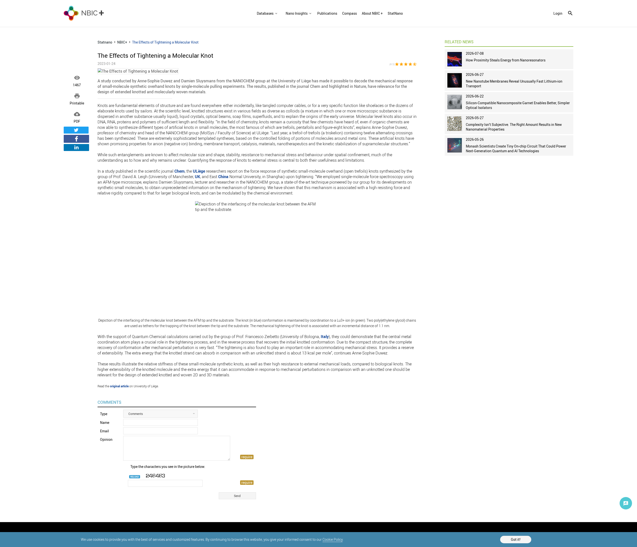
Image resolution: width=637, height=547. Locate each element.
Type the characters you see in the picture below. (167, 466)
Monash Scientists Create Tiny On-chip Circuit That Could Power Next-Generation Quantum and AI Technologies (516, 148)
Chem (179, 171)
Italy (325, 336)
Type (103, 413)
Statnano (105, 42)
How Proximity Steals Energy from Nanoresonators (505, 60)
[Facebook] (76, 139)
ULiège (199, 171)
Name (104, 422)
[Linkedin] (76, 147)
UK (197, 176)
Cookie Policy (332, 539)
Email (104, 431)
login (557, 13)
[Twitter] (76, 130)
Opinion (106, 439)
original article (119, 386)
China (223, 176)
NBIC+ (122, 42)
